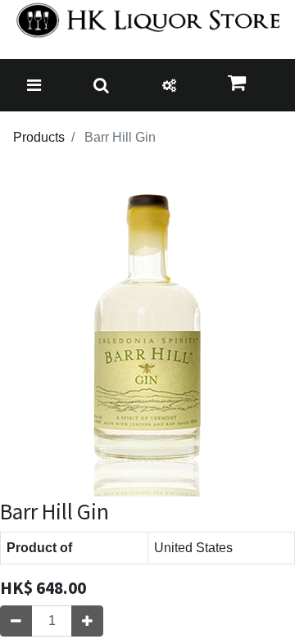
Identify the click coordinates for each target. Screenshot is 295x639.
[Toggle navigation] (34, 85)
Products (39, 137)
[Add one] (87, 621)
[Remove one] (16, 621)
